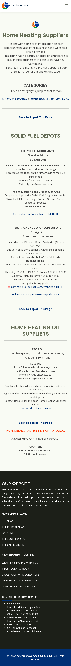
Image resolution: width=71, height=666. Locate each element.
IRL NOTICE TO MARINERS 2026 (19, 580)
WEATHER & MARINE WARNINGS (20, 562)
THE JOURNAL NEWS (13, 527)
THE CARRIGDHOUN (13, 544)
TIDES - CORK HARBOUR (15, 568)
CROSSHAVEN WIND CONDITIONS (20, 574)
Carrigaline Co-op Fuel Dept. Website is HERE (37, 286)
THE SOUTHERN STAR (14, 538)
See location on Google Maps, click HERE (36, 213)
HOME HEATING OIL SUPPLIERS (50, 99)
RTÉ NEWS (8, 521)
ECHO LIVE (8, 533)
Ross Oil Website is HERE (37, 408)
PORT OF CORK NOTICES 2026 (19, 586)
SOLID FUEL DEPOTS (14, 99)
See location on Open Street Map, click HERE (35, 294)
